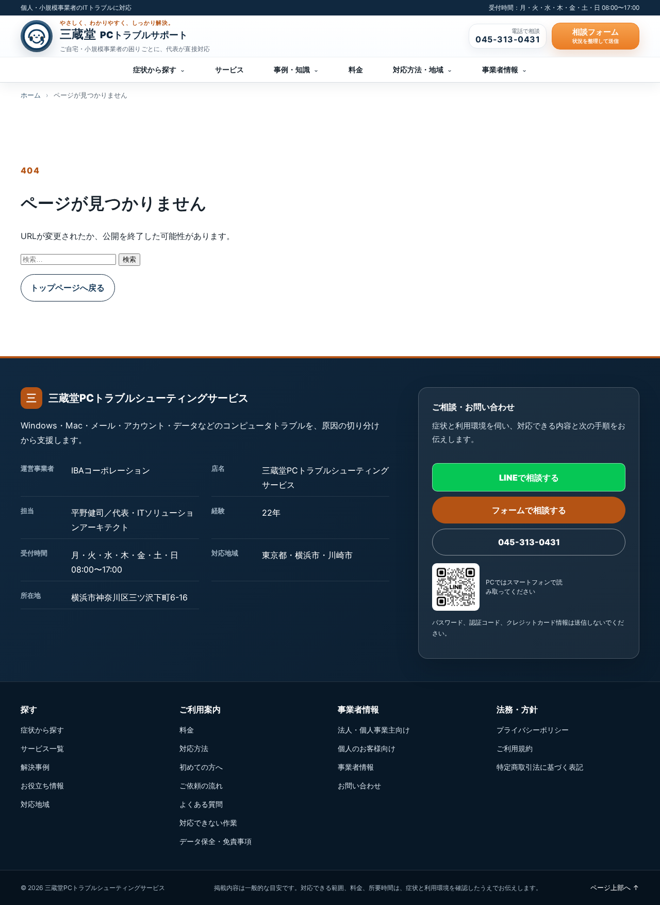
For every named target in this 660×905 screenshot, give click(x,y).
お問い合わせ (359, 785)
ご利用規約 (515, 748)
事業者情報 (504, 70)
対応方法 (193, 748)
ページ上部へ (614, 887)
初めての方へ (201, 767)
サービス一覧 (42, 748)
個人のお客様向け (366, 748)
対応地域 (35, 804)
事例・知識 (296, 70)
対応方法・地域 (422, 70)
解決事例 (35, 767)
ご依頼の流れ (201, 785)
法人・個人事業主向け (374, 729)
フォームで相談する (529, 510)
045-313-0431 (529, 542)
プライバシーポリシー (533, 729)
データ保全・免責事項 (215, 841)
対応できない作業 (208, 822)
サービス (229, 70)
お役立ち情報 (42, 785)
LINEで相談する (529, 477)
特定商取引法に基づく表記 (540, 767)
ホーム (31, 95)
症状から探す (159, 70)
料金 (356, 70)
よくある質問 (201, 804)
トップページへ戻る (67, 287)
